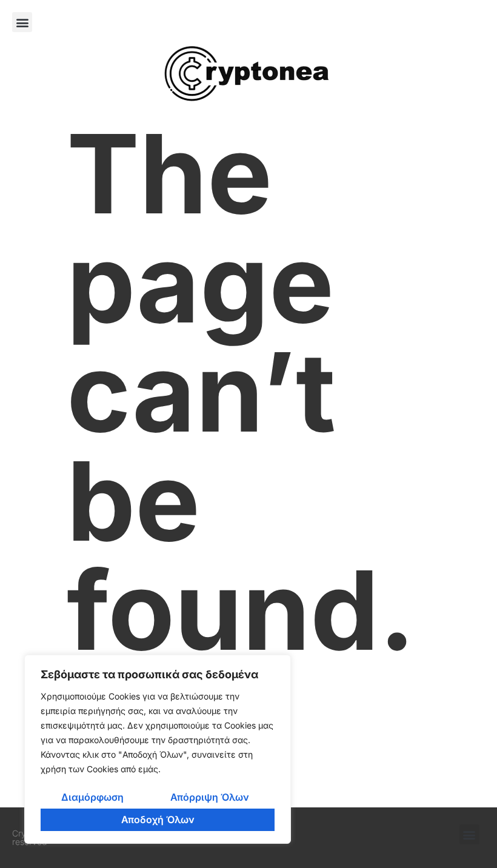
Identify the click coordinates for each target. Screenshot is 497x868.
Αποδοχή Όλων (158, 819)
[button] (22, 22)
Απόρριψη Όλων (209, 797)
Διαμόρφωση (92, 797)
